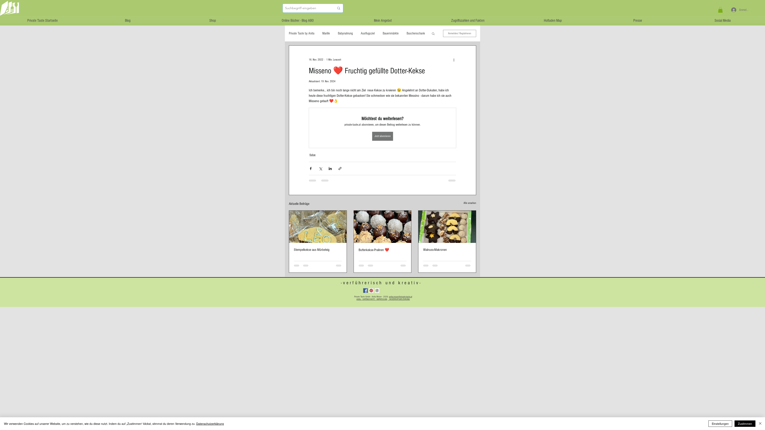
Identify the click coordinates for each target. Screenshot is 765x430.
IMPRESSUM (382, 299)
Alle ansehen (470, 203)
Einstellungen (720, 424)
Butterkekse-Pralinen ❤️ (374, 250)
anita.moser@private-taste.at (400, 296)
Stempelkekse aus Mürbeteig (312, 250)
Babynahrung (345, 33)
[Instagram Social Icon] (377, 290)
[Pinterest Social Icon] (371, 290)
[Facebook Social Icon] (365, 290)
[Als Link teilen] (340, 168)
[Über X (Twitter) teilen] (320, 168)
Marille (326, 33)
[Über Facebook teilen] (311, 168)
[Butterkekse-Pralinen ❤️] (382, 227)
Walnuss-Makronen (435, 250)
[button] (720, 10)
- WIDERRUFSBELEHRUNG (399, 299)
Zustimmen (745, 424)
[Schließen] (760, 423)
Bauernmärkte (391, 33)
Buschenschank (416, 33)
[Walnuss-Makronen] (447, 227)
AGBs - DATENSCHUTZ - (366, 299)
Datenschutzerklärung (210, 424)
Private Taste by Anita (301, 33)
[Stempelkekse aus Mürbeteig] (318, 227)
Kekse (313, 154)
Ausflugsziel (368, 33)
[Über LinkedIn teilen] (330, 168)
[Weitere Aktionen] (453, 60)
